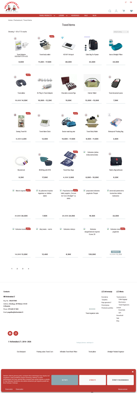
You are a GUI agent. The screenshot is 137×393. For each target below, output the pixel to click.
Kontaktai (105, 297)
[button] (133, 372)
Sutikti (65, 380)
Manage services (122, 389)
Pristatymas (105, 305)
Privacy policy (9, 389)
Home (10, 20)
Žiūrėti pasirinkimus (120, 380)
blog (94, 15)
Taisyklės (104, 300)
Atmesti (92, 380)
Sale (86, 15)
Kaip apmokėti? (106, 302)
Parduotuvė (18, 20)
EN (131, 2)
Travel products (45, 15)
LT (126, 2)
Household (75, 15)
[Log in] (116, 11)
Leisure (61, 15)
